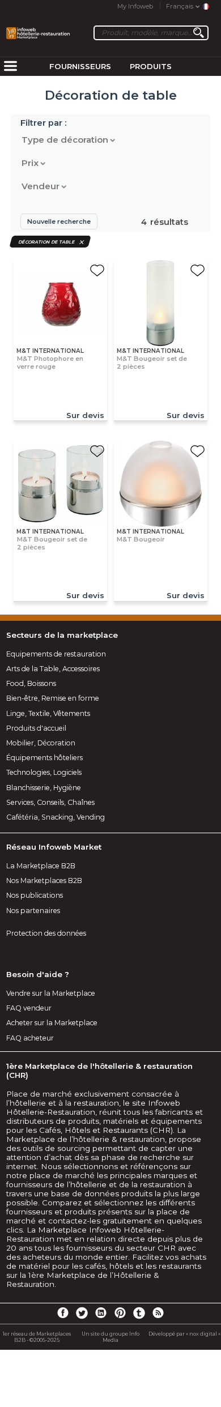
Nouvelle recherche (59, 221)
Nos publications (34, 895)
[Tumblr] (139, 1312)
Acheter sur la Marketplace (51, 1022)
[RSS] (158, 1312)
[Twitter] (81, 1312)
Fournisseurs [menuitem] (80, 66)
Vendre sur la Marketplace (50, 993)
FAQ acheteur (30, 1038)
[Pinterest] (120, 1312)
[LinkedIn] (101, 1312)
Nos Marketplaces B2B (44, 880)
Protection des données (46, 933)
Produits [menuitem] (151, 66)
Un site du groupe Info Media (110, 1337)
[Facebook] (63, 1312)
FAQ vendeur (29, 1008)
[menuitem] (10, 66)
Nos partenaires (33, 910)
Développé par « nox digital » (184, 1334)
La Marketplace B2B (40, 866)
